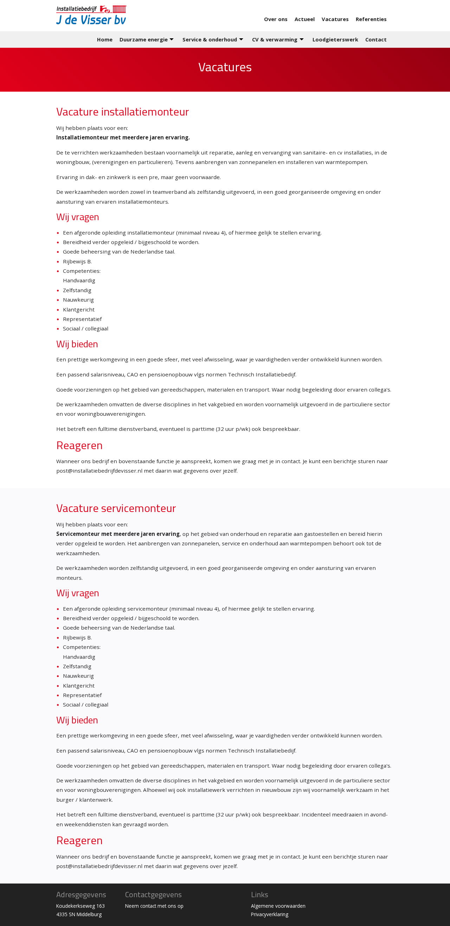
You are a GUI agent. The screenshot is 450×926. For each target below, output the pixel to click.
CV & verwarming (274, 39)
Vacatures (335, 18)
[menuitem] (279, 19)
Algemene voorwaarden (278, 905)
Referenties (371, 18)
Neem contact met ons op (154, 905)
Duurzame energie (144, 39)
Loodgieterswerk (335, 39)
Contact (376, 39)
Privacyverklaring (269, 914)
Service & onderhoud (209, 39)
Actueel (305, 18)
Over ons (276, 18)
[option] (225, 70)
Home (104, 39)
